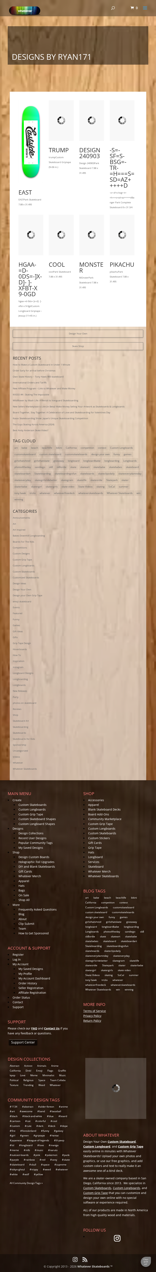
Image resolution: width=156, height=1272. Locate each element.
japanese (17, 1140)
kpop (12, 1075)
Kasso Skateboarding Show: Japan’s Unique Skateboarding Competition (50, 418)
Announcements (21, 517)
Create (17, 800)
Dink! (28, 1070)
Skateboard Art (21, 720)
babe (24, 447)
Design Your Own (78, 333)
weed (48, 1169)
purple (15, 1159)
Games (16, 625)
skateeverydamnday (129, 473)
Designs (18, 828)
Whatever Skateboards (120, 493)
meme (15, 1150)
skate (73, 467)
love (41, 1145)
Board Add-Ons (98, 814)
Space (41, 1080)
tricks (33, 493)
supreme (61, 1164)
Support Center (23, 1042)
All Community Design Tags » (26, 1183)
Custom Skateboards (24, 571)
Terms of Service (94, 1010)
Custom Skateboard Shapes (37, 819)
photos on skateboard (24, 702)
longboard (73, 460)
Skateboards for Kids (24, 738)
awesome (27, 1111)
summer (123, 486)
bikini (59, 447)
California (71, 447)
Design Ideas (19, 583)
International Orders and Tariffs (30, 382)
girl (13, 1135)
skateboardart (22, 473)
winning (18, 499)
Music (62, 1075)
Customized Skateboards (26, 577)
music (40, 1150)
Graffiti (62, 1070)
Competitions (20, 547)
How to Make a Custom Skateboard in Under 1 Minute (41, 364)
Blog (21, 914)
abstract (28, 1106)
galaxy (59, 1131)
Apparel (23, 881)
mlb (28, 1150)
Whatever (18, 762)
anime (64, 1106)
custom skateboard (50, 454)
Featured (17, 613)
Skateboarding (42, 473)
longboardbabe (92, 460)
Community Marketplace (104, 819)
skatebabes (115, 467)
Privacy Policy (92, 1015)
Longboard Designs (23, 673)
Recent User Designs (32, 838)
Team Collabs (58, 1080)
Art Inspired (19, 529)
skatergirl (36, 486)
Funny (16, 619)
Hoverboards (20, 649)
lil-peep (60, 1140)
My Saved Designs (30, 848)
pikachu (122, 264)
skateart (85, 467)
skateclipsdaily (106, 473)
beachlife (47, 447)
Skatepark (112, 480)
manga (54, 1145)
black (14, 1116)
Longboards (130, 460)
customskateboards (76, 454)
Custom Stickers (99, 838)
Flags (50, 1070)
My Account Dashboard (34, 978)
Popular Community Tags (35, 843)
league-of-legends (39, 1140)
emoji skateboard (22, 601)
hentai (55, 1135)
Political (14, 1080)
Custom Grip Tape (22, 559)
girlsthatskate (42, 460)
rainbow (30, 1159)
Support (18, 1007)
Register (18, 954)
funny (117, 454)
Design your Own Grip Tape (27, 595)
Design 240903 (89, 153)
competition (87, 447)
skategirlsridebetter (46, 480)
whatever (45, 493)
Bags (21, 890)
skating (100, 486)
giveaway (58, 460)
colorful (41, 1121)
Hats (21, 886)
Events (16, 607)
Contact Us (52, 1028)
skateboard (132, 467)
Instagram (18, 667)
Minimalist (48, 1075)
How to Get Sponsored (33, 933)
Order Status (21, 997)
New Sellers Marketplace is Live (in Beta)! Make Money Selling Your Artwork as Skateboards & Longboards (69, 406)
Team (22, 928)
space (46, 1164)
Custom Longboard (96, 1146)
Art (14, 523)
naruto (53, 1150)
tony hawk (20, 493)
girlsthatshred (22, 460)
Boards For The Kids (23, 541)
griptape (40, 1135)
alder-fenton (47, 1106)
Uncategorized (20, 750)
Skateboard (96, 866)
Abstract (14, 1065)
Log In (17, 959)
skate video (68, 486)
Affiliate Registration (32, 993)
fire (13, 1131)
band (42, 1111)
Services (93, 862)
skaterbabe (20, 486)
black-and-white (33, 1116)
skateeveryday (22, 480)
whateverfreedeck (64, 493)
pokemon (52, 1155)
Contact (18, 1002)
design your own (100, 454)
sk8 (51, 467)
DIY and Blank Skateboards (36, 866)
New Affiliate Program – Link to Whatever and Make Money (44, 388)
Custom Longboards (121, 447)
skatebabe (99, 467)
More (16, 905)
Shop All (24, 900)
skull (33, 1164)
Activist (28, 1065)
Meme (34, 1075)
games (127, 454)
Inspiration (18, 661)
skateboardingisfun (65, 473)
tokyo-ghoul (18, 1169)
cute (29, 1126)
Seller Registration (30, 988)
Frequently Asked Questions (37, 909)
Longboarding (20, 679)
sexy (54, 1159)
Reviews (17, 709)
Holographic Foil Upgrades (36, 862)
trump (59, 150)
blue (51, 1116)
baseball (56, 1111)
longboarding (111, 460)
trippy (34, 1169)
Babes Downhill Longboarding (29, 535)
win (138, 493)
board (63, 1116)
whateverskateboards (90, 493)
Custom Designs (21, 553)
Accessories (96, 800)
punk (66, 1155)
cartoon (16, 1121)
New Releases (20, 690)
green (25, 1135)
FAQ (34, 1028)
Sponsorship (19, 744)
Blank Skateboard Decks (104, 809)
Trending (28, 1085)
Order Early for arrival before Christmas (34, 370)
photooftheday (22, 467)
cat (28, 1121)
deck (52, 1126)
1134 (14, 1106)
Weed (41, 1085)
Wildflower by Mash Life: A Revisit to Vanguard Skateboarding (45, 400)
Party (15, 697)
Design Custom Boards (33, 857)
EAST (25, 192)
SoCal (111, 486)
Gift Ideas (18, 631)
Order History (27, 983)
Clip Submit (26, 924)
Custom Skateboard (122, 1141)
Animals (41, 1065)
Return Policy (92, 1020)
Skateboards (19, 732)
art (16, 447)
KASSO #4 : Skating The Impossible (31, 394)
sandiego (40, 467)
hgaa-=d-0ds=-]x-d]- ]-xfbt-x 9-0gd (30, 279)
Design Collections (30, 833)
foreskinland (29, 1131)
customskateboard (25, 454)
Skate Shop (78, 346)
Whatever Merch (29, 876)
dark (40, 1126)
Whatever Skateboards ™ (95, 1266)
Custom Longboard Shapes (36, 824)
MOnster (91, 267)
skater (125, 480)
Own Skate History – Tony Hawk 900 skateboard (38, 376)
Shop (15, 714)
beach (34, 447)
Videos (16, 756)
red (43, 1159)
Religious (28, 1080)
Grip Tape (95, 848)
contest (102, 447)
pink (37, 1155)
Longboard (95, 857)
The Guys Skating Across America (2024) (33, 424)
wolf (26, 1174)
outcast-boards (20, 1155)
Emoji (39, 1070)
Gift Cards (25, 871)
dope (65, 1126)
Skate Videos (85, 486)
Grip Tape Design (22, 643)
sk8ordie (61, 467)
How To (17, 655)
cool (57, 264)
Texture (14, 1085)
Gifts (15, 637)
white (15, 1174)
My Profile (25, 974)
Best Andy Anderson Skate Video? (30, 430)
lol (13, 1145)
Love (22, 1075)
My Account (20, 964)
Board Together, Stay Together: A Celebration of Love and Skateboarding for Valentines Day (61, 412)
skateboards (87, 473)
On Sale (23, 895)
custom (16, 1126)
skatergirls (52, 486)
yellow (39, 1174)
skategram (67, 480)
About (22, 919)
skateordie (96, 480)
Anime (54, 1065)
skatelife (82, 480)
